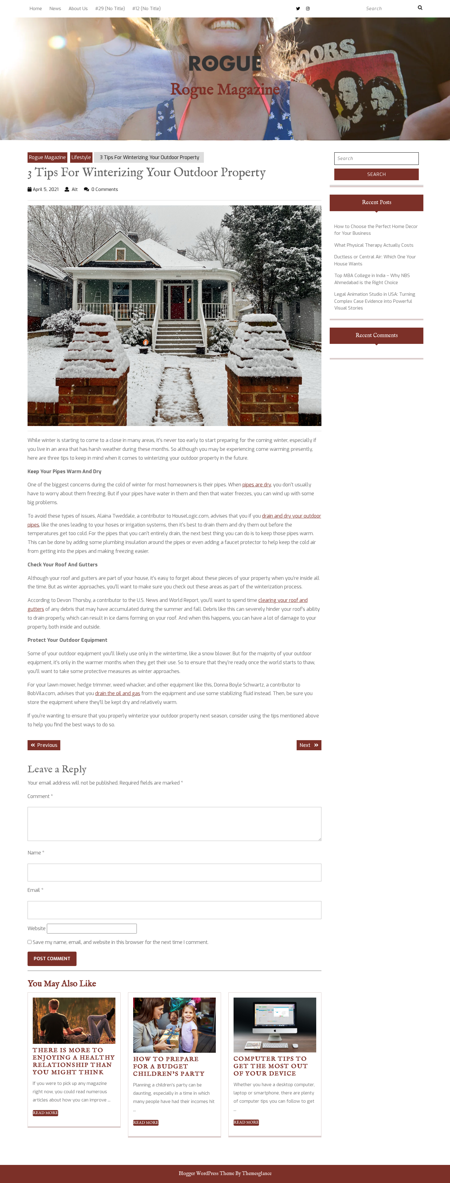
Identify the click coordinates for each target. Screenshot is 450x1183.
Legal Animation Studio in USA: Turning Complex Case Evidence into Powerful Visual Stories (374, 301)
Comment (40, 796)
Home (36, 9)
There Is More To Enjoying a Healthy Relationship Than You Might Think (74, 1061)
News (55, 9)
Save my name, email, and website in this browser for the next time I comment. (120, 942)
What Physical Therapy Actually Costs (374, 245)
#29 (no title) (110, 9)
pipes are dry (256, 484)
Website (37, 928)
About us (78, 9)
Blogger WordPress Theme (206, 1174)
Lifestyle (81, 157)
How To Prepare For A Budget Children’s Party (169, 1067)
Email (35, 890)
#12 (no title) (146, 9)
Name (36, 853)
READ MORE (45, 1113)
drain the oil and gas (117, 693)
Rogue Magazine (225, 90)
